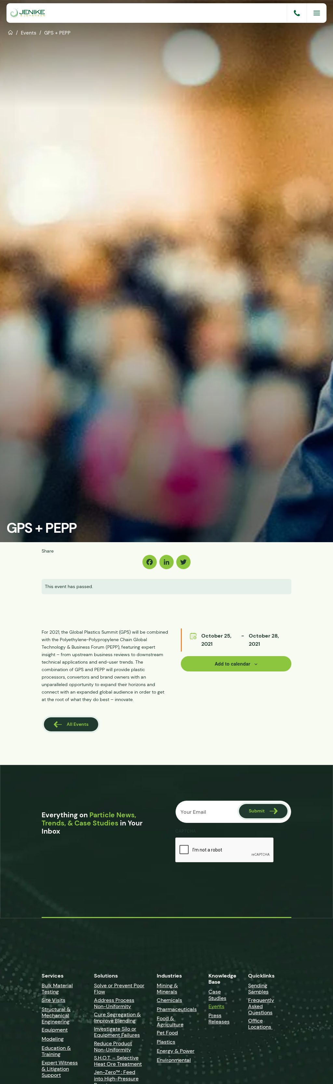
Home (10, 32)
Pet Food (167, 1033)
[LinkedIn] (166, 562)
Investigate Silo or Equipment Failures (117, 1032)
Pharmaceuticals (177, 1009)
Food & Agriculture (170, 1021)
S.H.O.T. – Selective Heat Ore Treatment (118, 1061)
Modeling (53, 1039)
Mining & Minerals (167, 988)
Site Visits (53, 1000)
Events (28, 33)
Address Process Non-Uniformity (114, 1003)
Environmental (174, 1060)
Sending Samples (258, 988)
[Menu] (316, 13)
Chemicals (169, 1000)
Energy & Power (175, 1051)
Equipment (55, 1030)
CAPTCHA (185, 831)
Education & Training (56, 1051)
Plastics (166, 1042)
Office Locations (260, 1024)
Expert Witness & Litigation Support (60, 1069)
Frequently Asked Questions (261, 1006)
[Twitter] (183, 562)
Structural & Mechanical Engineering (56, 1015)
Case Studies (217, 995)
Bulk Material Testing (57, 988)
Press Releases (219, 1018)
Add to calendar (232, 663)
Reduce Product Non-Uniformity (113, 1046)
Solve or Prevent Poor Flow (119, 988)
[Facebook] (149, 562)
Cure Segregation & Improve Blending (117, 1017)
